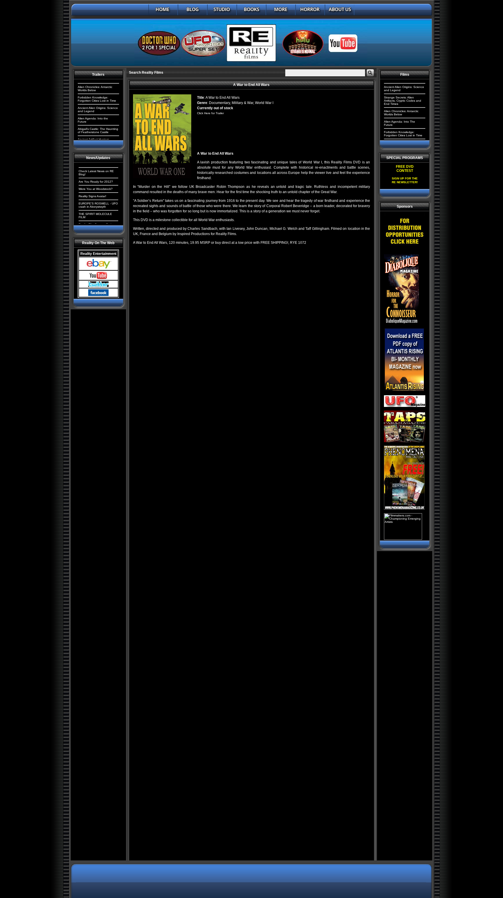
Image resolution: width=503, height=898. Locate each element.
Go (370, 73)
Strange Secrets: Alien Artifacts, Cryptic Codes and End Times (402, 100)
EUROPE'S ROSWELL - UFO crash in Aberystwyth (98, 205)
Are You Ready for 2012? (96, 181)
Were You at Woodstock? (96, 188)
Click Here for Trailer (210, 113)
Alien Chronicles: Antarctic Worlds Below (95, 88)
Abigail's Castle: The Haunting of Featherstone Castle (98, 130)
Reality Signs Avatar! (92, 196)
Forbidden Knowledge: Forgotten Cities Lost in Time (97, 99)
